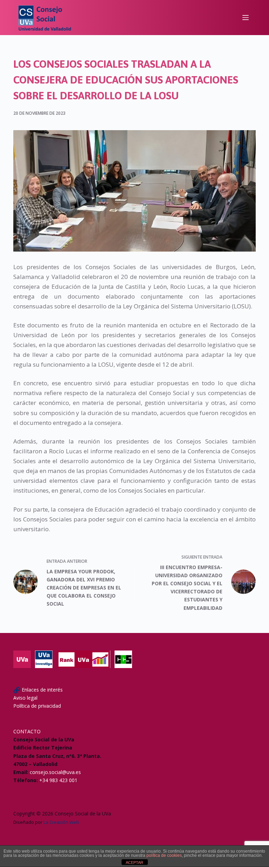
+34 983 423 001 (58, 780)
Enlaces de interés (42, 689)
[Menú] (245, 17)
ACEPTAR (134, 862)
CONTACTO (27, 731)
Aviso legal (25, 697)
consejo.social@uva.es (55, 772)
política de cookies (164, 855)
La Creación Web (61, 822)
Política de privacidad (37, 705)
